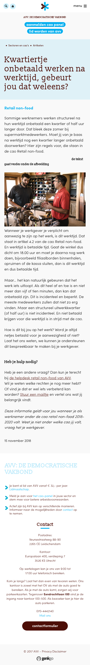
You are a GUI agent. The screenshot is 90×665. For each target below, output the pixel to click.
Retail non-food (18, 107)
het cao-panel (43, 496)
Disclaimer (59, 651)
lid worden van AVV (45, 31)
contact (68, 510)
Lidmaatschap (19, 489)
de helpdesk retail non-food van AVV (40, 377)
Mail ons (45, 615)
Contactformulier (45, 626)
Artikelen (38, 45)
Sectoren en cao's (18, 45)
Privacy (47, 651)
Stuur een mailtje (34, 394)
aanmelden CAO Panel (45, 24)
